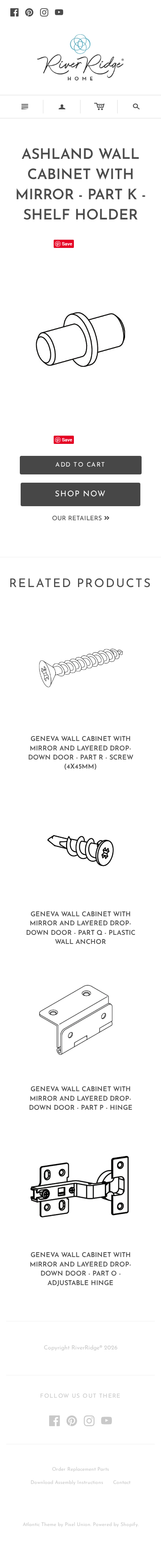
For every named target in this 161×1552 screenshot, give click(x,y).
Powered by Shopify (115, 1524)
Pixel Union (77, 1524)
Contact (121, 1482)
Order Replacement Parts (80, 1469)
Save (67, 244)
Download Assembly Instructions (67, 1482)
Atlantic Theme (39, 1524)
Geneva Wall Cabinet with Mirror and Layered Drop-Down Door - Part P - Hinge (81, 1098)
